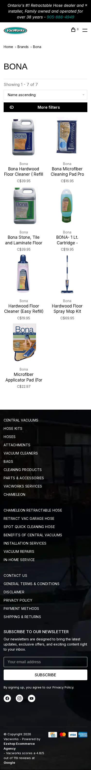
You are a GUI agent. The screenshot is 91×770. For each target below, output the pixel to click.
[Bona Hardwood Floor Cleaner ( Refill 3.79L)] (24, 138)
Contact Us (15, 575)
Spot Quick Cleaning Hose (29, 527)
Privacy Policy (18, 600)
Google (9, 762)
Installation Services (25, 543)
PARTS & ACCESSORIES (24, 478)
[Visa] (72, 736)
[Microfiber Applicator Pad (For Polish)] (24, 343)
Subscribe (45, 674)
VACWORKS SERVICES (23, 486)
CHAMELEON (14, 494)
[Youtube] (31, 701)
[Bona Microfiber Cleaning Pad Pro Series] (67, 138)
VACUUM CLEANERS (21, 453)
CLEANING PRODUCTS (23, 470)
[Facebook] (7, 701)
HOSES (10, 437)
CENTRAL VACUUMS (21, 420)
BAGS (8, 461)
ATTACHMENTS (17, 445)
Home (8, 47)
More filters (49, 107)
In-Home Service (19, 560)
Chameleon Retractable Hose (33, 510)
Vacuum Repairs (19, 551)
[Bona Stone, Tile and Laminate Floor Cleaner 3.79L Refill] (24, 206)
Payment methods (21, 608)
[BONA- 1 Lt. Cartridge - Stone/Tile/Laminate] (67, 206)
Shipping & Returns (22, 617)
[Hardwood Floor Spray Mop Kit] (67, 275)
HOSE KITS (13, 428)
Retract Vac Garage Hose (29, 518)
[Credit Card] (52, 736)
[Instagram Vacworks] (19, 701)
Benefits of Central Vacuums (33, 535)
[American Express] (82, 736)
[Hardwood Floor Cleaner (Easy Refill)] (24, 275)
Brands (23, 47)
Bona (37, 47)
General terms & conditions (31, 584)
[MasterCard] (62, 736)
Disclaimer (14, 592)
